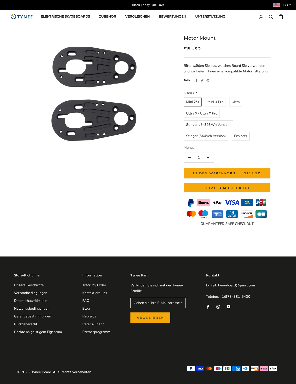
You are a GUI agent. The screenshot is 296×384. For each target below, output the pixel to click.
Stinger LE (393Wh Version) (208, 124)
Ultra (236, 102)
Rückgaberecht (25, 324)
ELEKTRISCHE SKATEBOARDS (65, 16)
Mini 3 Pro (215, 102)
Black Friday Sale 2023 (148, 5)
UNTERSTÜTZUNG (210, 16)
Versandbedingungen (30, 293)
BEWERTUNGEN (172, 16)
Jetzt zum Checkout (227, 188)
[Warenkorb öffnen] (281, 16)
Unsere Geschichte (29, 285)
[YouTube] (228, 306)
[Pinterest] (208, 80)
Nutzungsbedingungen (31, 308)
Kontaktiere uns (94, 293)
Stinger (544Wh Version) (206, 136)
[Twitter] (202, 80)
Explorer (240, 136)
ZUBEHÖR (107, 16)
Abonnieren (150, 318)
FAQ (85, 300)
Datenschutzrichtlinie (30, 300)
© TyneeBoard (27, 365)
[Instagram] (218, 306)
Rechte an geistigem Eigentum (38, 332)
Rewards (89, 316)
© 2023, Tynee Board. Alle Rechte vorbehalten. (54, 372)
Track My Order (94, 285)
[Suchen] (271, 16)
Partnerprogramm (96, 332)
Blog (86, 308)
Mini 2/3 (192, 102)
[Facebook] (196, 80)
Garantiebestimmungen (32, 316)
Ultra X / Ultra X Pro (201, 113)
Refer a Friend (93, 324)
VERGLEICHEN (137, 16)
